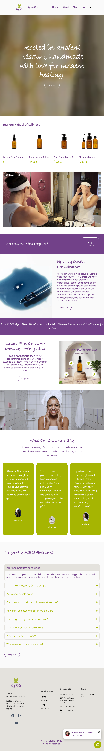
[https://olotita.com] (19, 7)
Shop (75, 7)
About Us (45, 708)
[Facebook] (12, 715)
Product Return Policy (87, 695)
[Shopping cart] (89, 7)
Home (55, 7)
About (65, 7)
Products (44, 701)
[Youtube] (16, 722)
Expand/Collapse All (12, 561)
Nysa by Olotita (67, 694)
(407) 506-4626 (67, 706)
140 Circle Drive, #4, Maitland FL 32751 (67, 700)
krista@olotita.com (67, 711)
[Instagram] (19, 715)
